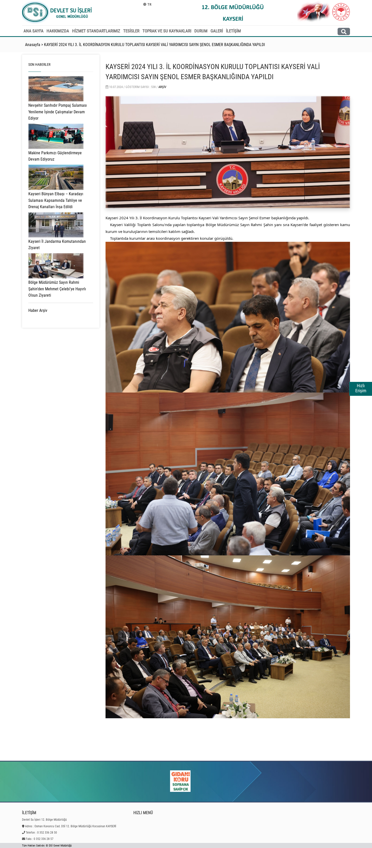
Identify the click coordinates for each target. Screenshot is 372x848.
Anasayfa (32, 44)
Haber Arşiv (37, 310)
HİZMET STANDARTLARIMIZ (96, 30)
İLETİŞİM (233, 30)
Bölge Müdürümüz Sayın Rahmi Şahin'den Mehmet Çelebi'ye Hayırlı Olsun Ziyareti (57, 289)
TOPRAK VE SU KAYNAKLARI (166, 30)
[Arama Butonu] (344, 31)
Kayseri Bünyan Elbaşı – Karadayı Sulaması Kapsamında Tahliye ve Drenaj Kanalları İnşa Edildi (55, 200)
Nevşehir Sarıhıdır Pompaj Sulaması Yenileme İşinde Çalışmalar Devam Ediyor (57, 112)
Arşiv (162, 87)
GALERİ (217, 30)
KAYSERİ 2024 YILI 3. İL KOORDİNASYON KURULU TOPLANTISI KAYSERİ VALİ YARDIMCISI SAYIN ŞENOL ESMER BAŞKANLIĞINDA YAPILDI (154, 44)
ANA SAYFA (34, 30)
